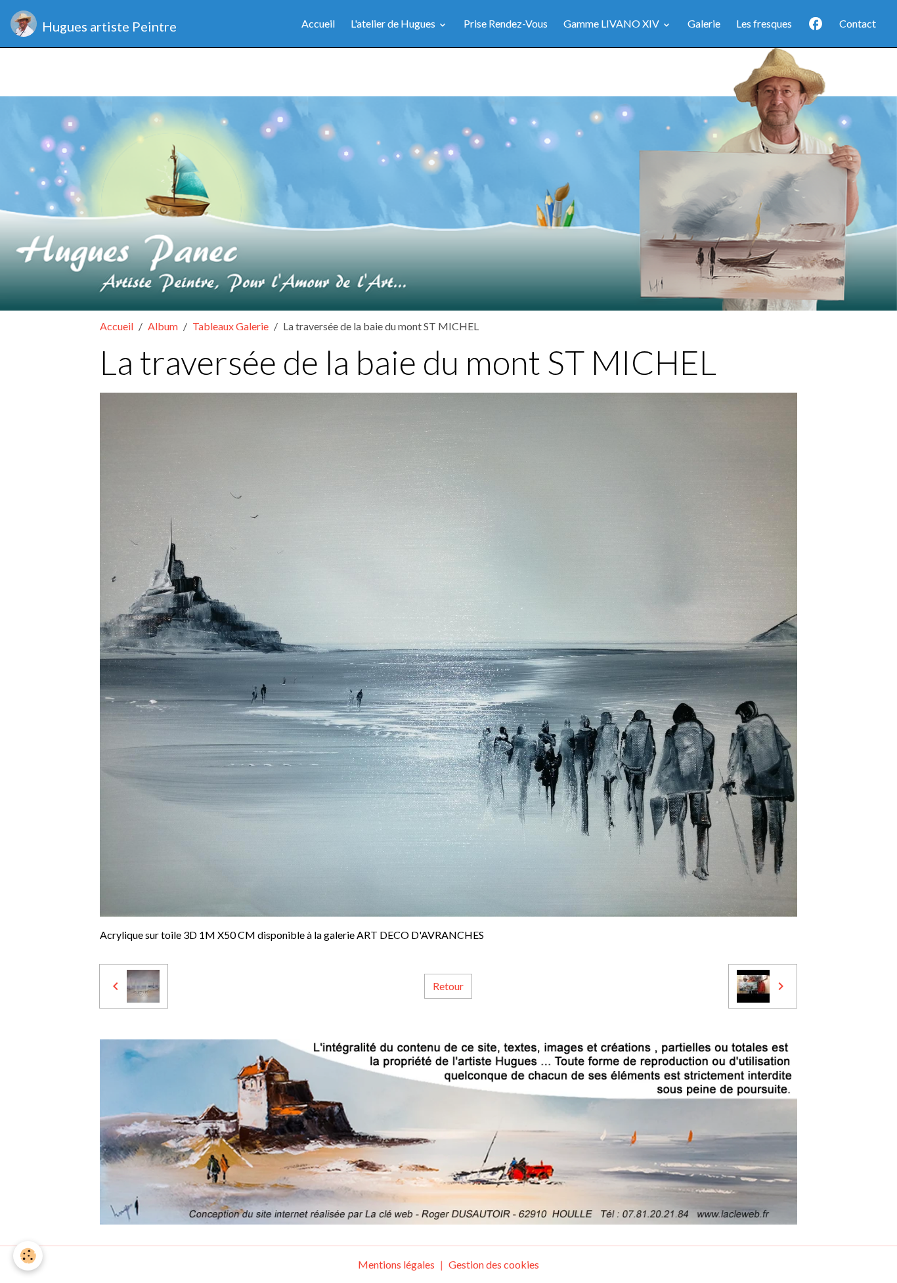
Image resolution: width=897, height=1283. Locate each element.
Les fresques (764, 23)
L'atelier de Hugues (394, 23)
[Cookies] (28, 1256)
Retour (448, 986)
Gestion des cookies (493, 1264)
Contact (857, 23)
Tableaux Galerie (230, 326)
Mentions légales (396, 1264)
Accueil (318, 23)
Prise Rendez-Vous (506, 23)
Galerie (704, 23)
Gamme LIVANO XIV (612, 23)
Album (163, 326)
